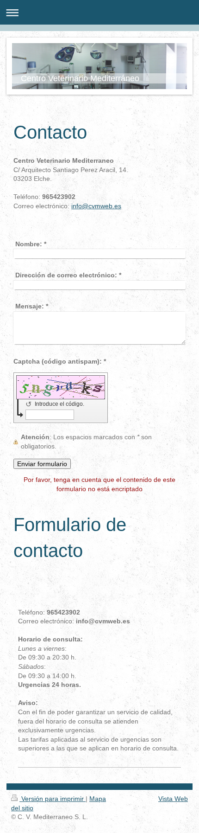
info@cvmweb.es (96, 206)
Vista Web (173, 798)
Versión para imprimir (52, 798)
